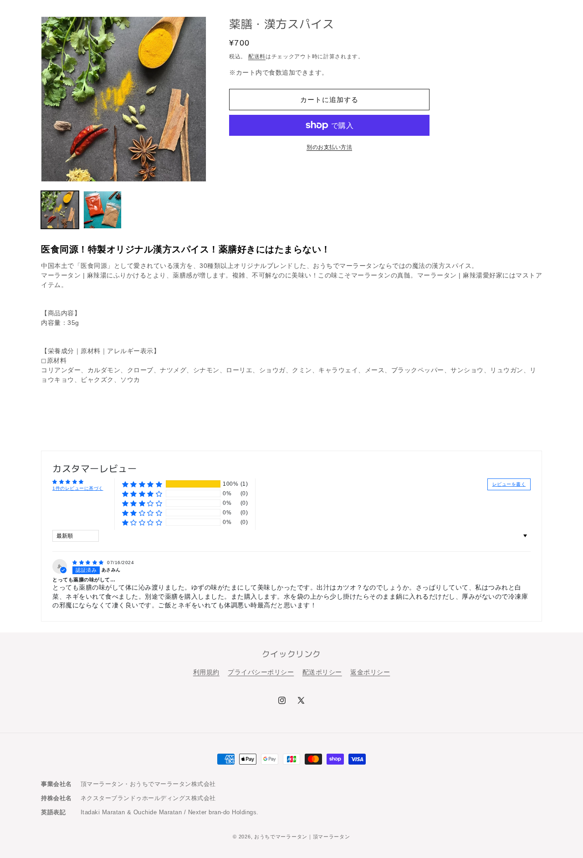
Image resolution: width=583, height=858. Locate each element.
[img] (88, 562)
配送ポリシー (322, 672)
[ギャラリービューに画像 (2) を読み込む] (102, 210)
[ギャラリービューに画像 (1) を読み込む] (60, 210)
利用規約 (206, 672)
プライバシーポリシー (261, 672)
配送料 (257, 56)
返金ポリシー (370, 672)
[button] (142, 484)
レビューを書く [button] (509, 484)
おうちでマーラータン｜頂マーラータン (302, 836)
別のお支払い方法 (329, 147)
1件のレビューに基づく (77, 488)
